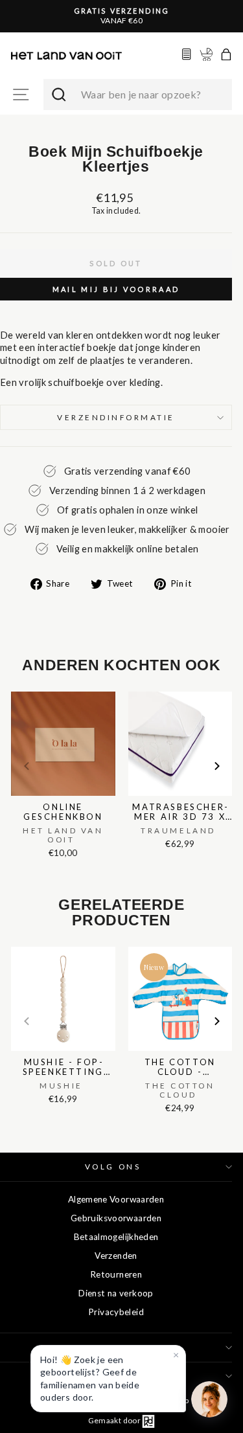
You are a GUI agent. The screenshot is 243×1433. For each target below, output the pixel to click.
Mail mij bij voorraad (115, 289)
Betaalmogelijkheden (116, 1237)
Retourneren (116, 1274)
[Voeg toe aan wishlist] (15, 689)
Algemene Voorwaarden (116, 1199)
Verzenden (116, 1255)
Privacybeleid (116, 1312)
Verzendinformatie (116, 417)
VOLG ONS (113, 1166)
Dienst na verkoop (115, 1293)
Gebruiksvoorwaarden (116, 1218)
